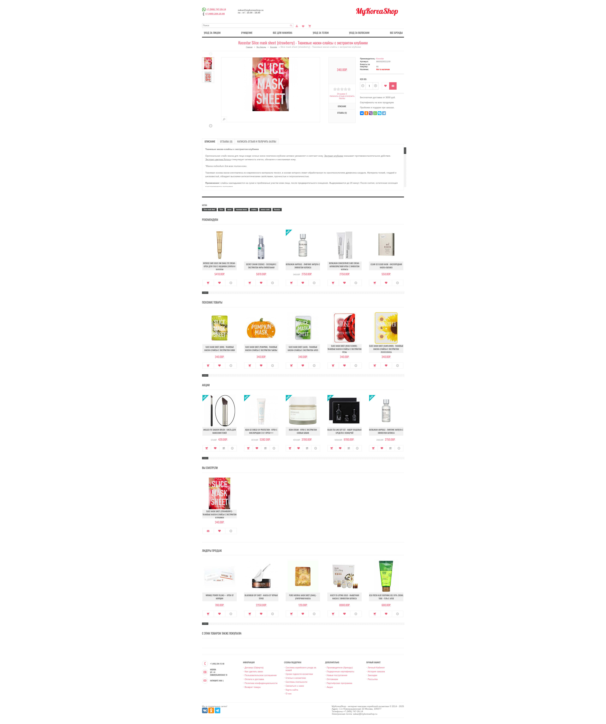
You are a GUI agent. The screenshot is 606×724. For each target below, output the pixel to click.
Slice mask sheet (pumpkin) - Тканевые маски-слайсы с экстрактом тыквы (261, 348)
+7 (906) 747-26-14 (216, 9)
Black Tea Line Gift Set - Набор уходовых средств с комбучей (344, 431)
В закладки (385, 86)
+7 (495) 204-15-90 (215, 13)
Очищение (246, 33)
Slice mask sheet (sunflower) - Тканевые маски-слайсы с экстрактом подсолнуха (386, 349)
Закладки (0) (303, 26)
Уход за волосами (359, 33)
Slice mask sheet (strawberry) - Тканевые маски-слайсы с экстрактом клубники (219, 514)
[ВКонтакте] (362, 113)
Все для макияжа (282, 33)
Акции (330, 687)
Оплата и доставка (254, 679)
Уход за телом (321, 33)
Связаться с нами (295, 686)
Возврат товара (253, 687)
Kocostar (273, 47)
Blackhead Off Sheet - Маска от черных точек (261, 597)
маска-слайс (265, 209)
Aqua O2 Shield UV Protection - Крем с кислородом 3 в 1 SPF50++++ (261, 431)
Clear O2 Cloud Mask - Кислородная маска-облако (386, 266)
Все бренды (396, 33)
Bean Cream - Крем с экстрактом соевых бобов (303, 431)
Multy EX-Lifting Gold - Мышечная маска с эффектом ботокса (344, 597)
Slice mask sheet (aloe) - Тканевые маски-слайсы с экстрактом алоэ (303, 348)
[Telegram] (384, 113)
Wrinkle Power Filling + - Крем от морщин (220, 597)
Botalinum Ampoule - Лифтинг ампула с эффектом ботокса (303, 266)
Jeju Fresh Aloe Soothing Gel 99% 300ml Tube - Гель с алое (386, 597)
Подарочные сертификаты (340, 671)
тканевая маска (241, 209)
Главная (249, 47)
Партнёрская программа (339, 683)
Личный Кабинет (376, 667)
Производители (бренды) (340, 667)
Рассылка (373, 679)
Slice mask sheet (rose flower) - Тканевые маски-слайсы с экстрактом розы (344, 349)
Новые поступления (337, 675)
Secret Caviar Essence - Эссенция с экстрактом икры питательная (261, 266)
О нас (289, 693)
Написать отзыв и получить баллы (256, 141)
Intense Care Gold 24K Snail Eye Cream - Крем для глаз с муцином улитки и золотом (219, 266)
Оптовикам (332, 679)
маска (229, 209)
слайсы (253, 209)
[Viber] (371, 113)
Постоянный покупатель (297, 26)
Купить (208, 283)
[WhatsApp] (375, 113)
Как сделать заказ (254, 671)
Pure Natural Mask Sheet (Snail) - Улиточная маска (303, 597)
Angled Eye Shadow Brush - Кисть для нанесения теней (219, 431)
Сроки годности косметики (299, 674)
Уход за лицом (212, 33)
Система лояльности (296, 682)
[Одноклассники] (366, 113)
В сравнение (224, 448)
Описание (210, 141)
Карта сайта (292, 689)
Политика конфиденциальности (261, 683)
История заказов (376, 671)
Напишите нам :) (216, 680)
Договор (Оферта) (254, 667)
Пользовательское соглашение (261, 675)
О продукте (231, 283)
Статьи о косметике (296, 678)
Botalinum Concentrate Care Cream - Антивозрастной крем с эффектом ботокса (344, 266)
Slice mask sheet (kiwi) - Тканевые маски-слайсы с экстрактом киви (219, 348)
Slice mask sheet (209, 209)
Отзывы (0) (226, 141)
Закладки (372, 675)
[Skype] (379, 113)
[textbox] (247, 25)
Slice (221, 209)
